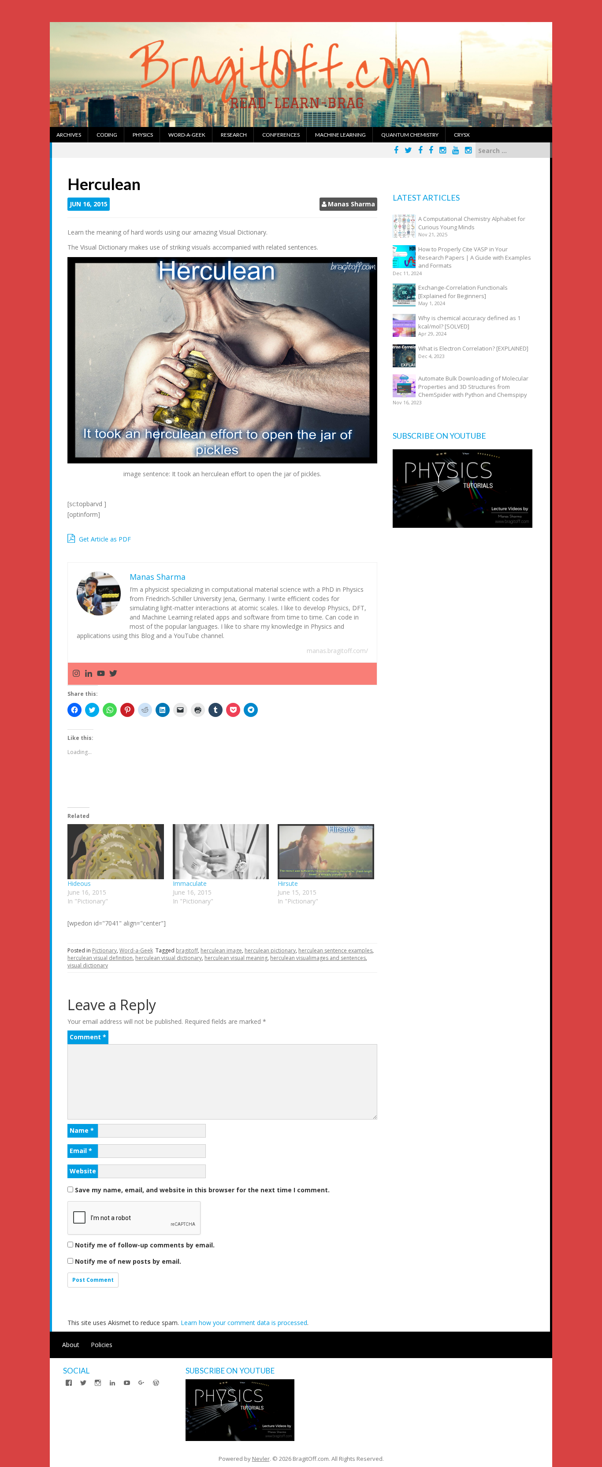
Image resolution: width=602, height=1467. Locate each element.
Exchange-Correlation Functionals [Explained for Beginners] (463, 292)
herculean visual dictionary (168, 958)
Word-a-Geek (186, 134)
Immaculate (190, 883)
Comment (88, 1037)
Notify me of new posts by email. (128, 1261)
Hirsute (288, 883)
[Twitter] (113, 673)
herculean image (221, 950)
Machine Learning (340, 134)
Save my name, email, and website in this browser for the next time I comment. (202, 1190)
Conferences (281, 134)
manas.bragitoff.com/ (337, 650)
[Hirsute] (326, 851)
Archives (68, 134)
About (70, 1344)
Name (82, 1130)
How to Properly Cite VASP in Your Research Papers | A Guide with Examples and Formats (474, 257)
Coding (107, 134)
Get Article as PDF (104, 539)
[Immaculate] (221, 851)
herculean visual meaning (236, 958)
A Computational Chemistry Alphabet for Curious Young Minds (471, 223)
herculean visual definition (100, 958)
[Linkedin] (89, 673)
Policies (101, 1344)
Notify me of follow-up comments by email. (145, 1245)
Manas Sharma (351, 204)
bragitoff (187, 950)
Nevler (261, 1459)
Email (81, 1150)
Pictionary (104, 950)
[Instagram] (76, 673)
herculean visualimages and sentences (318, 958)
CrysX (462, 134)
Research (234, 134)
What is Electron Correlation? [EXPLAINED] (473, 348)
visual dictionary (87, 965)
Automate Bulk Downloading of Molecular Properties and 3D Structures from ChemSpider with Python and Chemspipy (473, 386)
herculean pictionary (270, 950)
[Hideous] (115, 851)
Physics (143, 134)
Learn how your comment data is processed (244, 1322)
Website (83, 1171)
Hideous (79, 883)
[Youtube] (101, 673)
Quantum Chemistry (409, 134)
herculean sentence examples (335, 950)
